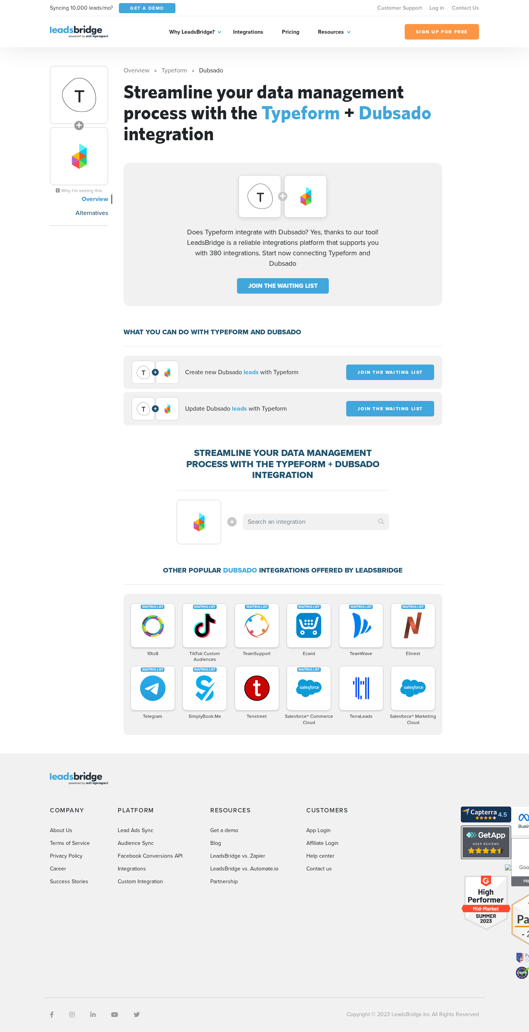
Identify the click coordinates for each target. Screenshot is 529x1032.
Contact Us (465, 8)
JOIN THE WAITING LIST (283, 285)
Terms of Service (70, 843)
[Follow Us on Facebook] (52, 1014)
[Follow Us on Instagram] (72, 1014)
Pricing (290, 32)
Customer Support (399, 8)
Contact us (319, 869)
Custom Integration (140, 881)
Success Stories (69, 881)
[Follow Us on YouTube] (114, 1014)
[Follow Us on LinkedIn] (93, 1014)
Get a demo (224, 830)
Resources (331, 32)
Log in (436, 8)
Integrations (248, 32)
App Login (318, 830)
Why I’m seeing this (81, 190)
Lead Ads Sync (135, 830)
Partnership (224, 881)
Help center (320, 856)
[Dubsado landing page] (79, 156)
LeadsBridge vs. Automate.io (244, 869)
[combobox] (316, 522)
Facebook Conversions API (150, 856)
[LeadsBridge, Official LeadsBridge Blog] (79, 31)
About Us (61, 830)
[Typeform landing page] (79, 95)
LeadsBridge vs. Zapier (237, 856)
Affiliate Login (322, 843)
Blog (215, 843)
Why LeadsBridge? (192, 32)
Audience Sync (136, 843)
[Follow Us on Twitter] (137, 1014)
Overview (95, 198)
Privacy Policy (66, 856)
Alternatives (92, 212)
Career (58, 869)
